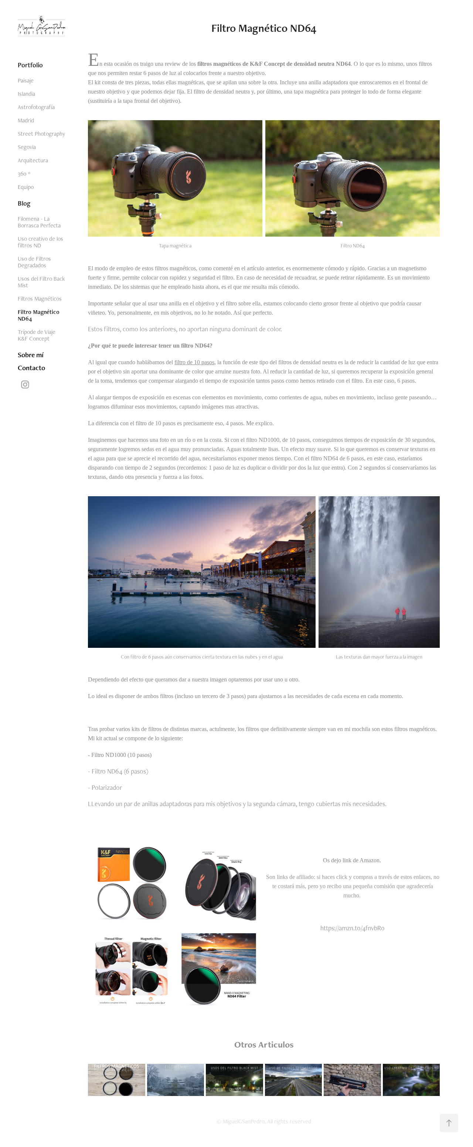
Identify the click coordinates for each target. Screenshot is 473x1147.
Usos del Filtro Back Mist (41, 282)
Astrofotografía (36, 107)
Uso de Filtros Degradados (34, 262)
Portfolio (30, 65)
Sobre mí (31, 354)
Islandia (26, 94)
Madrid (26, 120)
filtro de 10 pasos (194, 362)
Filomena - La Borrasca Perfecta (39, 222)
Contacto (31, 367)
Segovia (27, 147)
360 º (24, 173)
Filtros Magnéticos (40, 298)
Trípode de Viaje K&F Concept (36, 335)
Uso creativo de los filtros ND (40, 242)
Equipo (26, 187)
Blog (24, 203)
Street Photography (41, 134)
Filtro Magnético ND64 (38, 315)
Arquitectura (33, 160)
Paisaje (26, 80)
